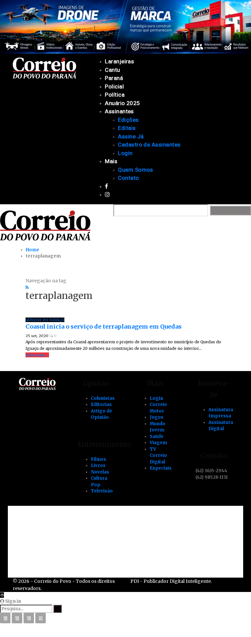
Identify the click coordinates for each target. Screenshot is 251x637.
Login (125, 153)
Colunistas (103, 398)
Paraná (114, 78)
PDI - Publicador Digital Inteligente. (171, 581)
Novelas (100, 472)
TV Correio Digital (158, 455)
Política (115, 94)
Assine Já (130, 136)
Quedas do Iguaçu (44, 320)
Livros (98, 465)
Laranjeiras (119, 61)
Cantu (112, 70)
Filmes (98, 459)
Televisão (102, 491)
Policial (114, 86)
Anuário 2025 (122, 103)
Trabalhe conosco (50, 533)
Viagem (158, 442)
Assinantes (119, 111)
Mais (111, 161)
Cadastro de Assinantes (149, 144)
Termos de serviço (51, 555)
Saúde (156, 436)
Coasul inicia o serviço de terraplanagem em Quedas (103, 326)
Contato (128, 178)
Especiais (161, 468)
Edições (128, 120)
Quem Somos (135, 169)
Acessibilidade (46, 522)
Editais (127, 128)
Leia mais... (37, 354)
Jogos (156, 417)
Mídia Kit (39, 544)
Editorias (101, 404)
